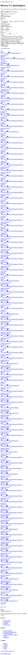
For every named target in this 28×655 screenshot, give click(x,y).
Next (2, 609)
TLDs (9, 43)
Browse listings (7, 620)
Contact (5, 646)
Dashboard (6, 637)
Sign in (5, 636)
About (5, 643)
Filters (4, 16)
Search (8, 16)
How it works (7, 624)
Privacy (5, 647)
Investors (6, 644)
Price (4, 43)
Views (15, 43)
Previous (3, 604)
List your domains (8, 630)
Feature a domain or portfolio (10, 634)
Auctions (6, 623)
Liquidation (6, 622)
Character (21, 43)
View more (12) (4, 25)
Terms (5, 648)
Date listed (5, 45)
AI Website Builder (8, 633)
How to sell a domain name (10, 632)
